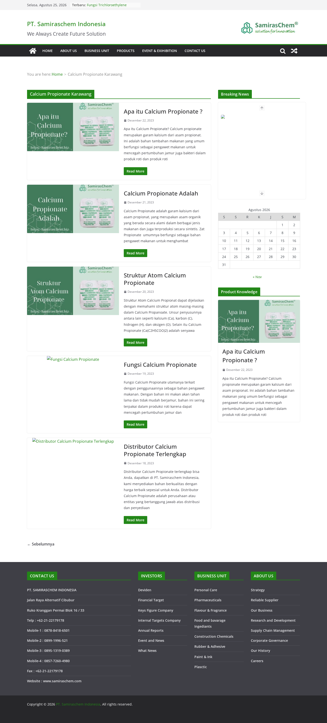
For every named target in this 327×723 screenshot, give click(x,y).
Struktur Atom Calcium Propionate (155, 279)
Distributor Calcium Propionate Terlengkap (155, 450)
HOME (47, 50)
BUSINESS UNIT (97, 50)
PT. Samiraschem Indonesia (66, 24)
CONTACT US (195, 50)
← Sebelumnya (40, 544)
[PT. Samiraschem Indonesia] (33, 51)
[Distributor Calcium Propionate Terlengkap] (73, 441)
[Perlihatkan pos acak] (294, 51)
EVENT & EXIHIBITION (159, 50)
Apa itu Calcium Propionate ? (163, 111)
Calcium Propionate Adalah (161, 193)
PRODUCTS (126, 50)
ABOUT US (68, 50)
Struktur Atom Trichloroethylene (113, 4)
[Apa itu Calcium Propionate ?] (73, 127)
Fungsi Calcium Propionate (160, 364)
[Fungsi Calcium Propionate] (73, 359)
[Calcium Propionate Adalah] (73, 209)
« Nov (257, 277)
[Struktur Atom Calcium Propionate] (73, 291)
